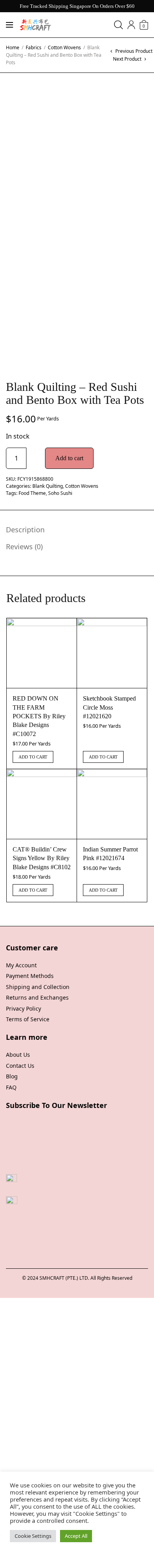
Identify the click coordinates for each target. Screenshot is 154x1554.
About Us (18, 1054)
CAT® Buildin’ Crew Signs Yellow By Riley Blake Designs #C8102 (42, 858)
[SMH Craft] (35, 25)
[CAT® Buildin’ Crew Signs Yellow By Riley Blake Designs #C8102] (42, 804)
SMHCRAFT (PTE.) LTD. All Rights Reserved (85, 1278)
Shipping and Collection (37, 987)
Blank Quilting (47, 486)
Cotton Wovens (64, 47)
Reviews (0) (24, 546)
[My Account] (131, 24)
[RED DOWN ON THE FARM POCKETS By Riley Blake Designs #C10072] (42, 653)
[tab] (71, 529)
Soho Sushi (60, 493)
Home (12, 47)
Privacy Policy (23, 1008)
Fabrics (33, 47)
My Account (21, 965)
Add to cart (69, 458)
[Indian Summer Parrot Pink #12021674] (112, 804)
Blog (12, 1076)
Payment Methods (30, 976)
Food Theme (32, 493)
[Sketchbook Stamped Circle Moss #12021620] (112, 653)
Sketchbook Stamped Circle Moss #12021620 (109, 707)
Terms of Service (27, 1019)
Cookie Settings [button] (33, 1535)
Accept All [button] (76, 1535)
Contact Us (20, 1065)
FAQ (11, 1087)
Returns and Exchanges (37, 997)
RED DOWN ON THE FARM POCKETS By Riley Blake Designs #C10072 (39, 716)
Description (25, 529)
